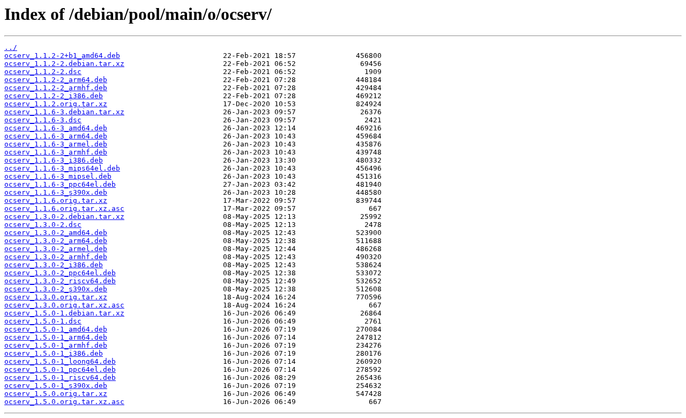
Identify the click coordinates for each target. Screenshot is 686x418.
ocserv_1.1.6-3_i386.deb (53, 160)
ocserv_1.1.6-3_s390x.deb (55, 192)
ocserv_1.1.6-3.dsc (42, 120)
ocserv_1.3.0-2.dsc (42, 225)
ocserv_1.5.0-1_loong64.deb (60, 361)
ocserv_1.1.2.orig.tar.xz (55, 104)
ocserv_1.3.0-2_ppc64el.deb (60, 273)
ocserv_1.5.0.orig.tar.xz (55, 394)
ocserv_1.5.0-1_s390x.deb (55, 386)
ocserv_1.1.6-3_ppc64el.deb (60, 184)
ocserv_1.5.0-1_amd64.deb (55, 329)
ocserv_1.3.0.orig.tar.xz (55, 297)
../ (10, 47)
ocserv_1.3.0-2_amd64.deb (55, 233)
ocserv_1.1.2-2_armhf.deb (55, 88)
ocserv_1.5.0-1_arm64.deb (55, 337)
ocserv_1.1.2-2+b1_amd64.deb (62, 56)
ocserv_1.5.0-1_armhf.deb (55, 345)
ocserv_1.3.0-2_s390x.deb (55, 289)
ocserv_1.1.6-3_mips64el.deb (62, 168)
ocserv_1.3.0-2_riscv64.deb (60, 281)
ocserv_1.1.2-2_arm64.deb (55, 80)
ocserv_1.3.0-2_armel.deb (55, 249)
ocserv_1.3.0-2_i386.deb (53, 265)
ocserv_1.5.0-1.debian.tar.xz (64, 313)
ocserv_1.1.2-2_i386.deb (53, 96)
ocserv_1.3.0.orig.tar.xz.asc (64, 305)
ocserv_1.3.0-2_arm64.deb (55, 241)
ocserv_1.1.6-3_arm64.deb (55, 136)
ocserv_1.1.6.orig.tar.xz (55, 200)
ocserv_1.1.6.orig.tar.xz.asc (64, 208)
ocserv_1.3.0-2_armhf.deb (55, 257)
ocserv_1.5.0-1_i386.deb (53, 353)
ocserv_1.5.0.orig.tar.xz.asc (64, 402)
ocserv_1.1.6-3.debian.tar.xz (64, 112)
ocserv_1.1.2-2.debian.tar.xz (64, 64)
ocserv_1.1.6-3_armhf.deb (55, 152)
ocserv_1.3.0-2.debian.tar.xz (64, 216)
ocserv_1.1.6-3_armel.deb (55, 144)
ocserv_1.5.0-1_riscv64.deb (60, 377)
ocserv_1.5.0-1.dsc (42, 321)
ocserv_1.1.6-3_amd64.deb (55, 128)
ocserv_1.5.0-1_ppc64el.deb (60, 369)
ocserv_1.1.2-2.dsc (42, 72)
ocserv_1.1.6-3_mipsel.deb (57, 176)
